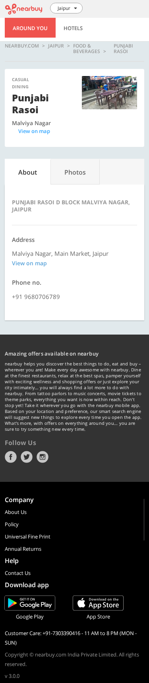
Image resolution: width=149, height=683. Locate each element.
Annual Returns (23, 548)
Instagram (42, 457)
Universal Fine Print (27, 536)
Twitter (27, 457)
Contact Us (18, 572)
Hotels (73, 28)
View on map (34, 131)
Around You (30, 28)
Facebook (11, 457)
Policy (12, 524)
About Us (16, 512)
